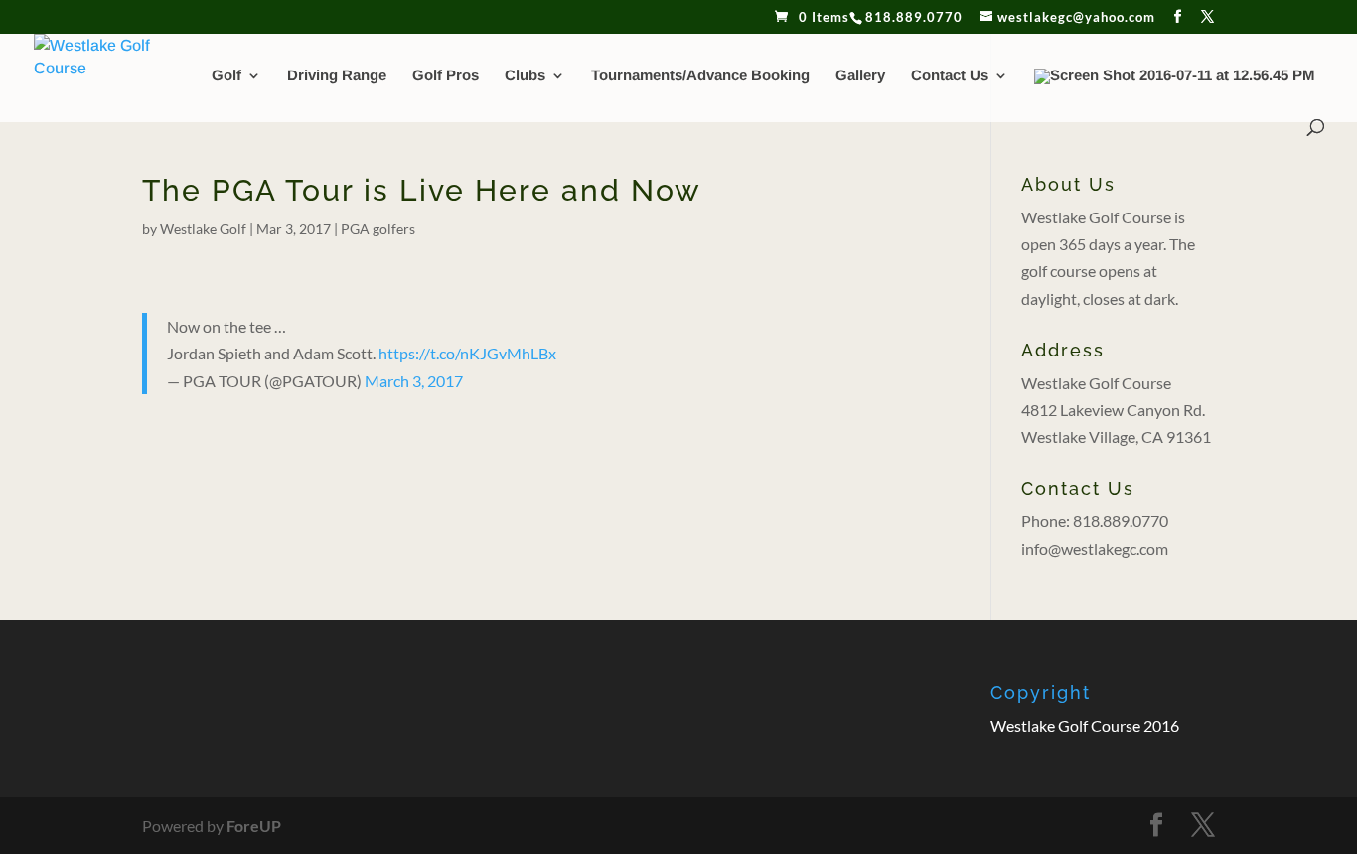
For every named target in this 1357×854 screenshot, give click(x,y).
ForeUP (253, 825)
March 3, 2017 (414, 380)
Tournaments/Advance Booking (700, 76)
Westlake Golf (203, 228)
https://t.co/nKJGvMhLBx (467, 353)
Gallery (860, 76)
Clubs (525, 76)
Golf (226, 76)
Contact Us (949, 76)
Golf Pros (445, 76)
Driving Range (336, 76)
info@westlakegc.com (1094, 548)
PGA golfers (378, 228)
